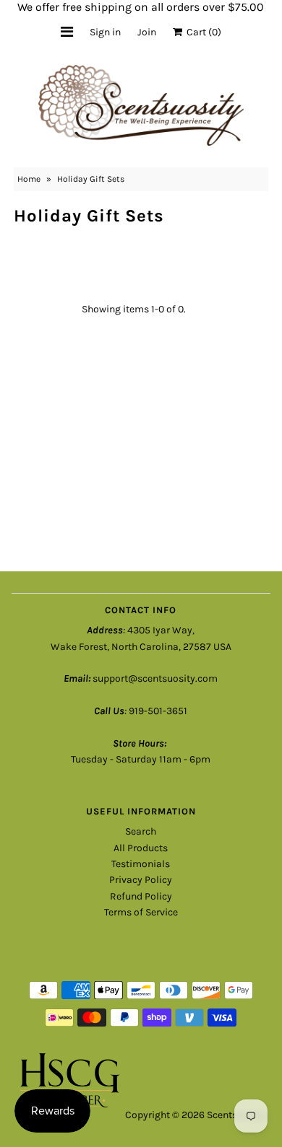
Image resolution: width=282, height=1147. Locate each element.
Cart (201, 32)
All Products (141, 848)
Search (140, 831)
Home (28, 179)
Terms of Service (141, 912)
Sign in (105, 32)
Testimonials (140, 864)
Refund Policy (141, 896)
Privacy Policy (140, 880)
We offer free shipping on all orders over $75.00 (140, 7)
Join (146, 32)
